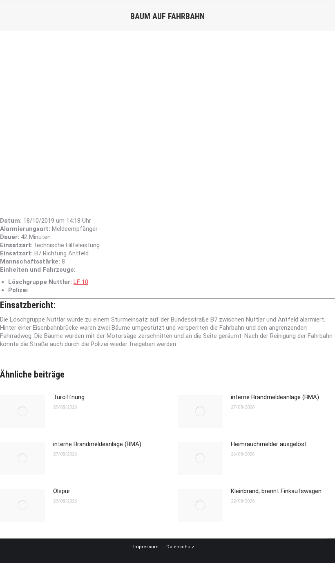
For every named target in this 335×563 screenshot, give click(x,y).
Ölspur (61, 491)
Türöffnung (69, 397)
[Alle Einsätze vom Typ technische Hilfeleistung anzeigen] (103, 245)
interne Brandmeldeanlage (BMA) (275, 397)
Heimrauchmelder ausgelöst (269, 444)
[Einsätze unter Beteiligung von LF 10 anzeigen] (92, 282)
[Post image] (22, 411)
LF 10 (81, 282)
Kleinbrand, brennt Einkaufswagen (276, 491)
